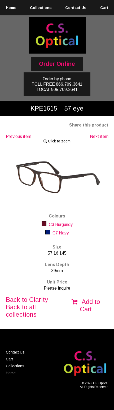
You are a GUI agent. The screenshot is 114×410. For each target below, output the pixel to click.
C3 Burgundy (60, 224)
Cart (104, 8)
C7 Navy (60, 233)
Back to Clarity (27, 299)
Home (11, 8)
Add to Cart (90, 305)
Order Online (57, 63)
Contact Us (75, 8)
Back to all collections (21, 310)
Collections (41, 8)
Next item (99, 136)
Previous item (18, 136)
